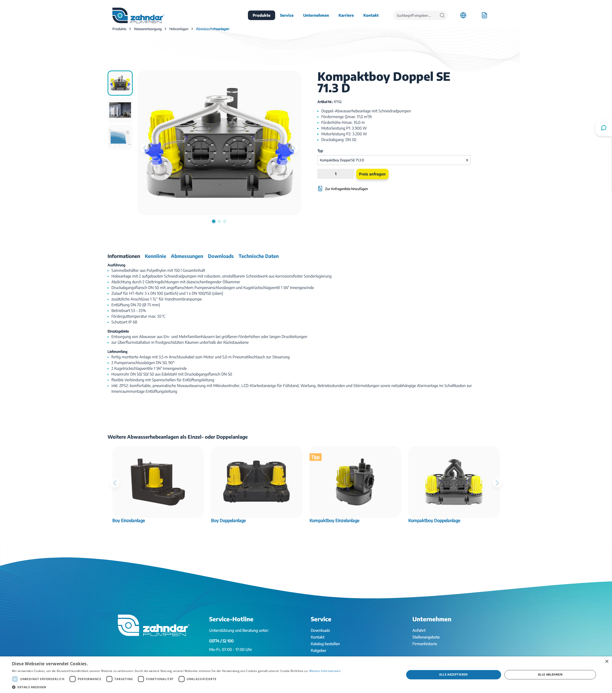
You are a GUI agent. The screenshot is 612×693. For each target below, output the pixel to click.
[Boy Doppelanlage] (257, 482)
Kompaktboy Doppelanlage (434, 520)
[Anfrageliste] (484, 15)
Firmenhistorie (424, 643)
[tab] (124, 256)
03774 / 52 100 (221, 640)
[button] (176, 687)
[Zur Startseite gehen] (138, 15)
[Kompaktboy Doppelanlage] (454, 482)
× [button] (606, 661)
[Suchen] (442, 15)
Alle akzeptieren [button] (453, 674)
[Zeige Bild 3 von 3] (225, 221)
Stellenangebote (426, 637)
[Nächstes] (294, 148)
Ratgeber (318, 650)
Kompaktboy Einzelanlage (334, 520)
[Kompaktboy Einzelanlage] (355, 482)
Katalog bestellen (325, 643)
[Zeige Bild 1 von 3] (214, 221)
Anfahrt (419, 630)
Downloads (320, 630)
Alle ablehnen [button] (550, 674)
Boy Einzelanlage (128, 520)
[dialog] (306, 674)
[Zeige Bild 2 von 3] (219, 221)
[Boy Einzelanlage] (158, 482)
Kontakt (317, 637)
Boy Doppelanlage (228, 520)
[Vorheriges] (144, 148)
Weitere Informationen (325, 671)
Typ (320, 151)
